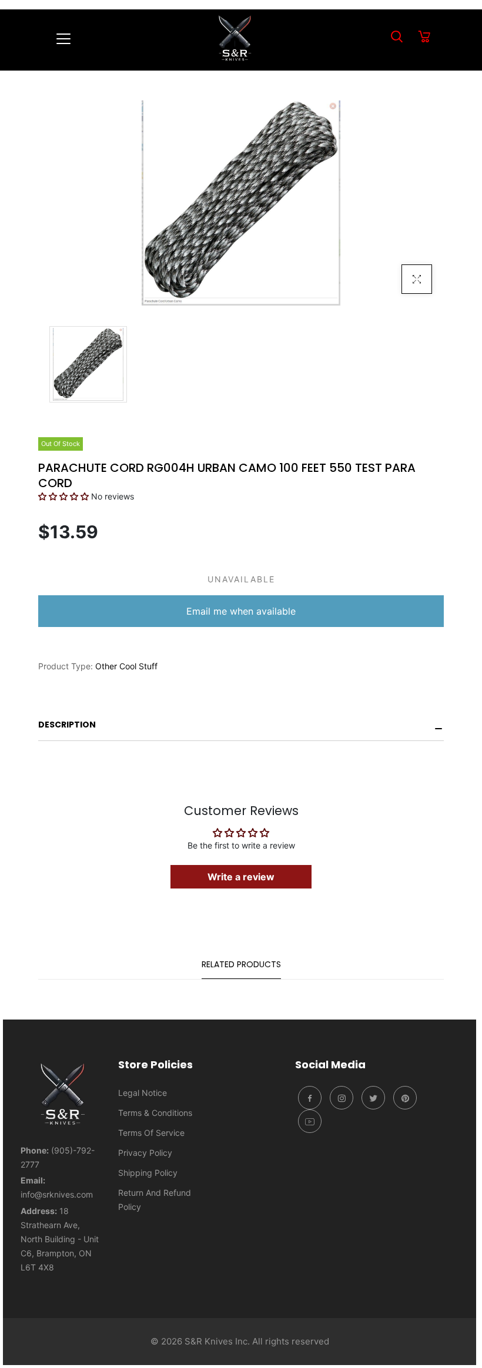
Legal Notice (142, 1093)
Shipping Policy (148, 1173)
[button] (63, 496)
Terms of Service (151, 1133)
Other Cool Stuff (126, 666)
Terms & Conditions (155, 1113)
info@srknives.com (57, 1194)
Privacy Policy (145, 1153)
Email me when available (241, 611)
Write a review (241, 877)
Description (67, 724)
